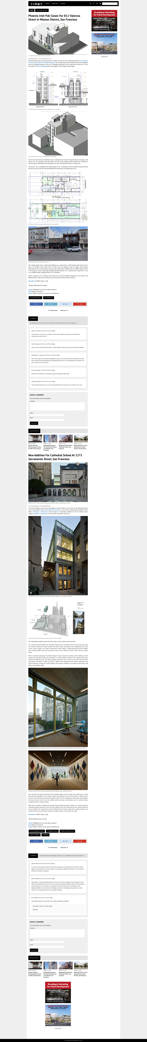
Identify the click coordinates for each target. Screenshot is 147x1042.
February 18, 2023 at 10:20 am (43, 863)
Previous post (54, 310)
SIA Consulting (42, 66)
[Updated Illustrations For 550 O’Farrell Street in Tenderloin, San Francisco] (50, 441)
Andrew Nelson (33, 58)
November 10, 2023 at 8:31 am (43, 381)
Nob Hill (48, 510)
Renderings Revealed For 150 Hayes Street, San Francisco (65, 447)
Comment (32, 401)
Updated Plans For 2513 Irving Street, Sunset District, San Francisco (80, 447)
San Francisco (56, 510)
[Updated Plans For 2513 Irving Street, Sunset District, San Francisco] (81, 441)
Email (31, 418)
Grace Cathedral (34, 834)
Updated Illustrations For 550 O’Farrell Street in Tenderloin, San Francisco (50, 448)
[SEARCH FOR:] (110, 3)
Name (31, 413)
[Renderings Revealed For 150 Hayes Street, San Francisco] (66, 441)
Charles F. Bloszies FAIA (67, 831)
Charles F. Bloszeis (40, 512)
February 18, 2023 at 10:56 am (43, 878)
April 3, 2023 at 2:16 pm (42, 906)
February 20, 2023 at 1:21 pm (41, 897)
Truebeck (45, 834)
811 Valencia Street (35, 297)
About (48, 3)
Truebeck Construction (40, 513)
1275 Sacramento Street (36, 831)
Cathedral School (52, 831)
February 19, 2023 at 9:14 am (43, 331)
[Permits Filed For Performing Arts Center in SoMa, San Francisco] (35, 441)
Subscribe (55, 3)
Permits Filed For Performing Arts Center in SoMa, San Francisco (34, 447)
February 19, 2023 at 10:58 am (43, 344)
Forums (62, 3)
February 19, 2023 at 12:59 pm (48, 355)
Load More (58, 1033)
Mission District (49, 62)
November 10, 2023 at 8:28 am (43, 370)
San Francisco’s (39, 62)
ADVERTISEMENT (58, 1028)
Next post (63, 310)
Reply (53, 331)
